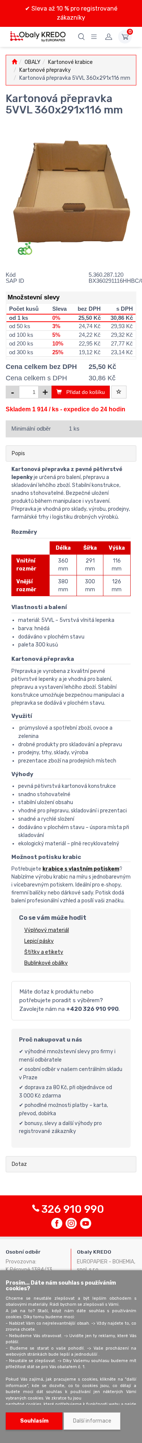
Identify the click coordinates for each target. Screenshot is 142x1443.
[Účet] (108, 36)
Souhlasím (34, 1421)
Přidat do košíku (83, 392)
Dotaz (19, 1164)
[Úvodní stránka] (14, 62)
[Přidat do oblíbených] (118, 392)
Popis (18, 453)
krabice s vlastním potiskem (80, 869)
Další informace (92, 1421)
